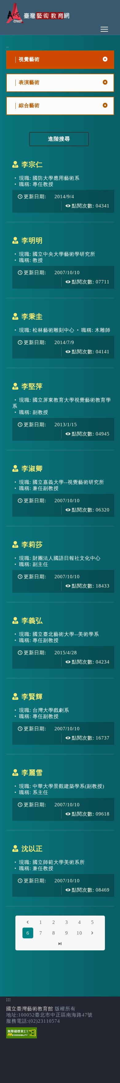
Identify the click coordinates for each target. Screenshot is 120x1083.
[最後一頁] (60, 943)
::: (7, 47)
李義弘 (32, 620)
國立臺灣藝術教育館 (29, 1008)
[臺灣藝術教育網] (38, 21)
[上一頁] (27, 922)
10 (79, 933)
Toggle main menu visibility (104, 29)
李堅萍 (32, 386)
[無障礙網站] (21, 1036)
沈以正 (32, 848)
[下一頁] (92, 933)
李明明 (32, 240)
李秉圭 (32, 316)
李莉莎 (32, 544)
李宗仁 (32, 164)
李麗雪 (32, 772)
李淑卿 (32, 468)
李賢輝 (32, 696)
